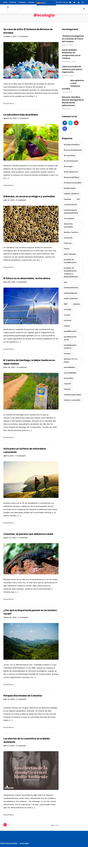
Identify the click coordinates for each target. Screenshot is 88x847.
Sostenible (68, 378)
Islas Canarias (70, 254)
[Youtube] (79, 2)
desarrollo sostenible (68, 225)
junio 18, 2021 (9, 367)
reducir (67, 326)
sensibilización (70, 331)
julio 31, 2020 (9, 699)
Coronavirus (69, 218)
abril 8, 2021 (8, 456)
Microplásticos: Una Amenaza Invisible (73, 84)
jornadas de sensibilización (70, 261)
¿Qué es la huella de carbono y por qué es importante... (72, 69)
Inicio (5, 2)
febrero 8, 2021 (9, 617)
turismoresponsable (72, 395)
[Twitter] (70, 123)
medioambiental (71, 288)
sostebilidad (69, 367)
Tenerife (67, 384)
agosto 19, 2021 (10, 118)
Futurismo (22, 2)
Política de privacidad (9, 843)
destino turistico (71, 232)
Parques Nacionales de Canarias (22, 695)
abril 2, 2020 (8, 746)
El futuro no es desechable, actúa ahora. (27, 278)
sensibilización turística (70, 346)
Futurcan (13, 2)
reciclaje (67, 309)
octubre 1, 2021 (9, 36)
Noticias (31, 2)
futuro (67, 249)
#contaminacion (71, 161)
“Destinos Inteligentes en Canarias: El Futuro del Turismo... (73, 39)
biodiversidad (70, 188)
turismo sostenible (72, 400)
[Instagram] (83, 2)
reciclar (67, 315)
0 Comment (23, 36)
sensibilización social (70, 338)
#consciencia (69, 155)
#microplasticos (71, 172)
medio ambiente (71, 298)
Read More (8, 103)
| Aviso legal (24, 843)
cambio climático (71, 194)
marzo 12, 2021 (9, 538)
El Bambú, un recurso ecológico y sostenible (29, 196)
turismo (67, 389)
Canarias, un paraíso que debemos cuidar (28, 534)
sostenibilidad (70, 373)
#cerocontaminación (73, 150)
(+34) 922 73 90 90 (61, 2)
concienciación (70, 205)
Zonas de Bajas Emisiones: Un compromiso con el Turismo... (71, 54)
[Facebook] (64, 123)
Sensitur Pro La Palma (70, 360)
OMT (66, 304)
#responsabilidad (71, 177)
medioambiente (70, 293)
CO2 (78, 199)
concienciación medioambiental (71, 211)
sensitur (67, 354)
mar (65, 282)
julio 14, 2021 (8, 200)
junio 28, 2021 (9, 282)
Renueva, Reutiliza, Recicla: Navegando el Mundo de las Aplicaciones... (73, 101)
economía (68, 238)
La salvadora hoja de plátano (20, 114)
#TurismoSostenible (72, 183)
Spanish (43, 3)
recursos (67, 320)
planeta (76, 304)
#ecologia (68, 166)
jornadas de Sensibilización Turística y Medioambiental (71, 272)
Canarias (67, 199)
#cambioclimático (72, 145)
